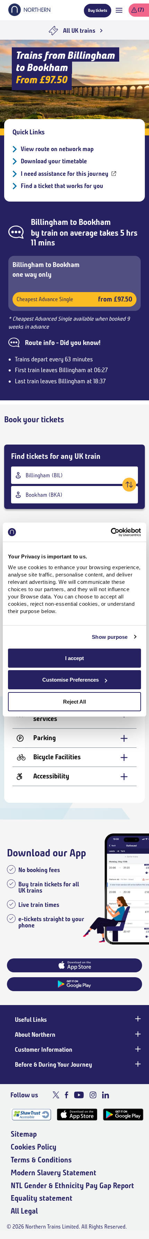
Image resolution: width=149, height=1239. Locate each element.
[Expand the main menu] (119, 10)
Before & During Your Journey (53, 1064)
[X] (56, 1094)
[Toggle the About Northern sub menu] (137, 1033)
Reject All (74, 702)
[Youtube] (79, 1094)
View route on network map (57, 149)
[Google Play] (123, 1114)
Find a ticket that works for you (62, 186)
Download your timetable (54, 161)
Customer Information (43, 1049)
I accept (74, 658)
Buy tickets (97, 10)
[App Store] (77, 1114)
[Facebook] (66, 1094)
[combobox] (74, 475)
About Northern (35, 1034)
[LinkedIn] (105, 1094)
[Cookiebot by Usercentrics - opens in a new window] (110, 532)
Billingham (49, 222)
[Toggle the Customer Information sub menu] (137, 1048)
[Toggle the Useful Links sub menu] (137, 1018)
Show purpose (110, 637)
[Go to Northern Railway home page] (29, 14)
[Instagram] (92, 1094)
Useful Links (31, 1020)
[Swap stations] (129, 485)
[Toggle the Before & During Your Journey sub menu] (137, 1063)
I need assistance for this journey (64, 174)
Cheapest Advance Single (74, 299)
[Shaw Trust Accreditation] (31, 1114)
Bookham (95, 222)
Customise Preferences (70, 680)
